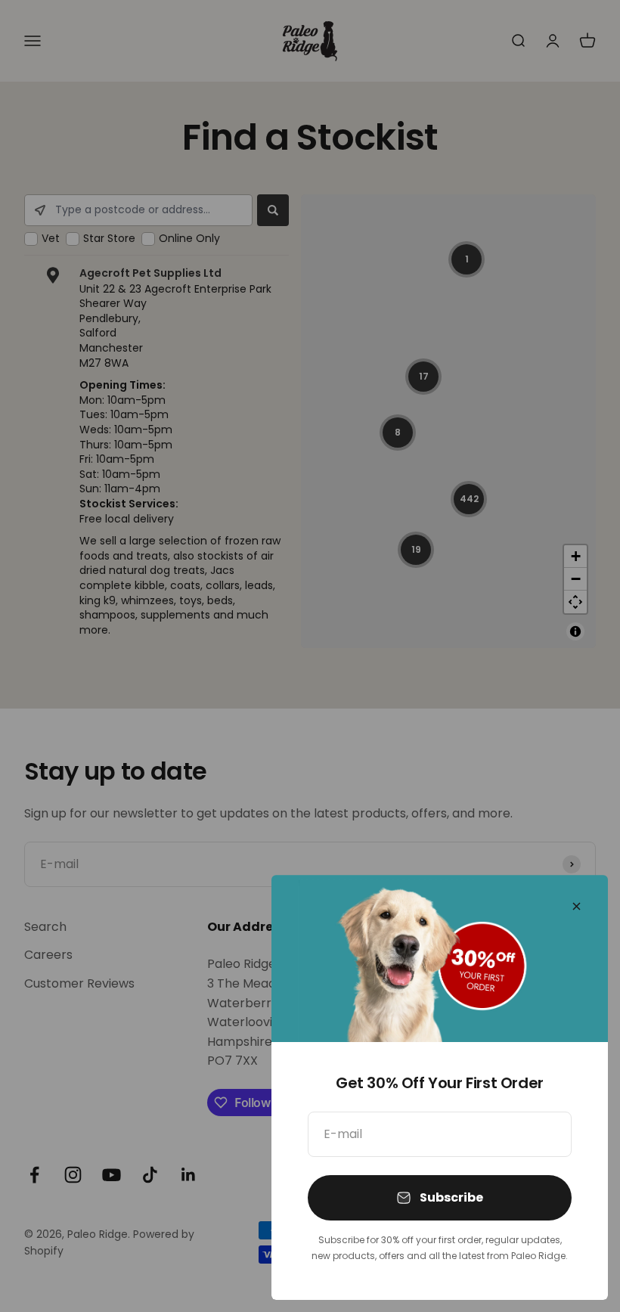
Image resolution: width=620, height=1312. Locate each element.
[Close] (576, 906)
